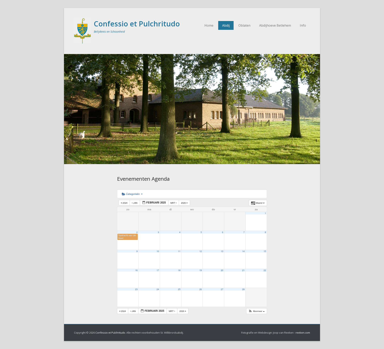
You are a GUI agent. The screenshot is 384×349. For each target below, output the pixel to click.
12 (200, 251)
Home (208, 25)
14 (243, 251)
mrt (173, 202)
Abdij (226, 25)
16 (136, 270)
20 (222, 270)
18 (179, 270)
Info (303, 25)
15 (265, 251)
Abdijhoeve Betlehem (275, 25)
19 (200, 270)
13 (222, 251)
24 (158, 289)
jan (135, 202)
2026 (183, 202)
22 (265, 270)
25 (179, 289)
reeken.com (303, 332)
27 (222, 289)
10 (158, 251)
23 (136, 289)
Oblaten (244, 25)
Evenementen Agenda (143, 178)
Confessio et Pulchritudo (137, 24)
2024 (125, 202)
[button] (256, 311)
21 (243, 270)
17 (158, 270)
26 (200, 289)
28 (243, 289)
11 (179, 251)
